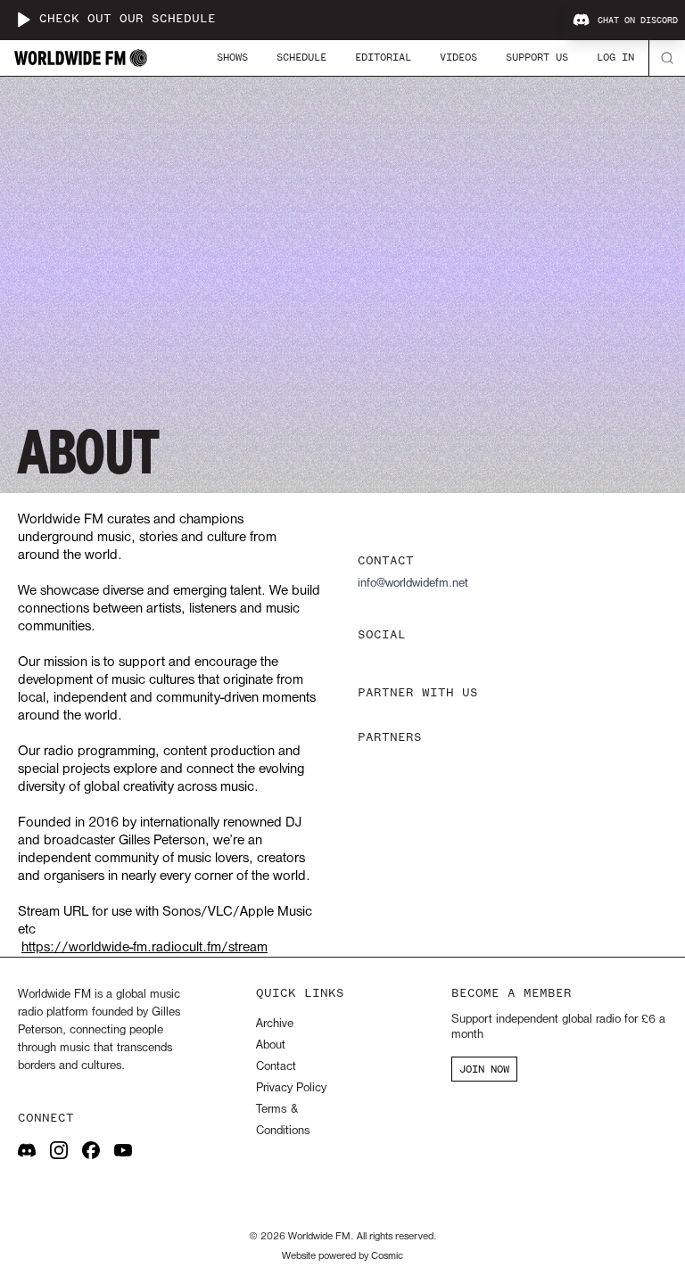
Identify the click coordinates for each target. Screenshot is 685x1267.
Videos (458, 57)
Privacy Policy (291, 1088)
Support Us (537, 57)
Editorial (383, 57)
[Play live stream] (23, 20)
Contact (276, 1067)
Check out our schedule (127, 19)
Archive (274, 1024)
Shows (232, 57)
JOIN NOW (484, 1069)
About (270, 1045)
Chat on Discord (638, 20)
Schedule (301, 57)
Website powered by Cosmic (342, 1256)
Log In (615, 57)
